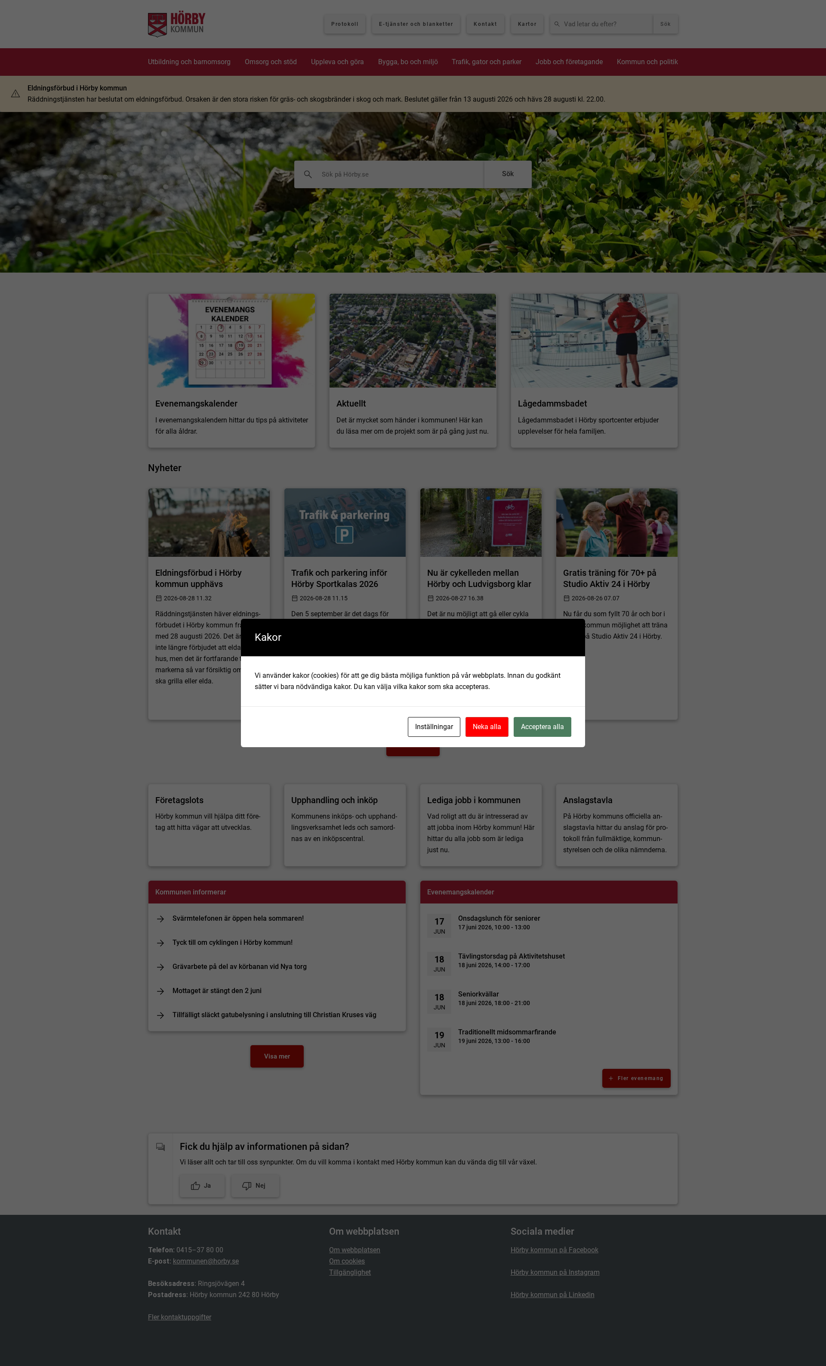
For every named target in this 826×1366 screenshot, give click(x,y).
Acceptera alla (542, 727)
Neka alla (487, 727)
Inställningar (434, 727)
